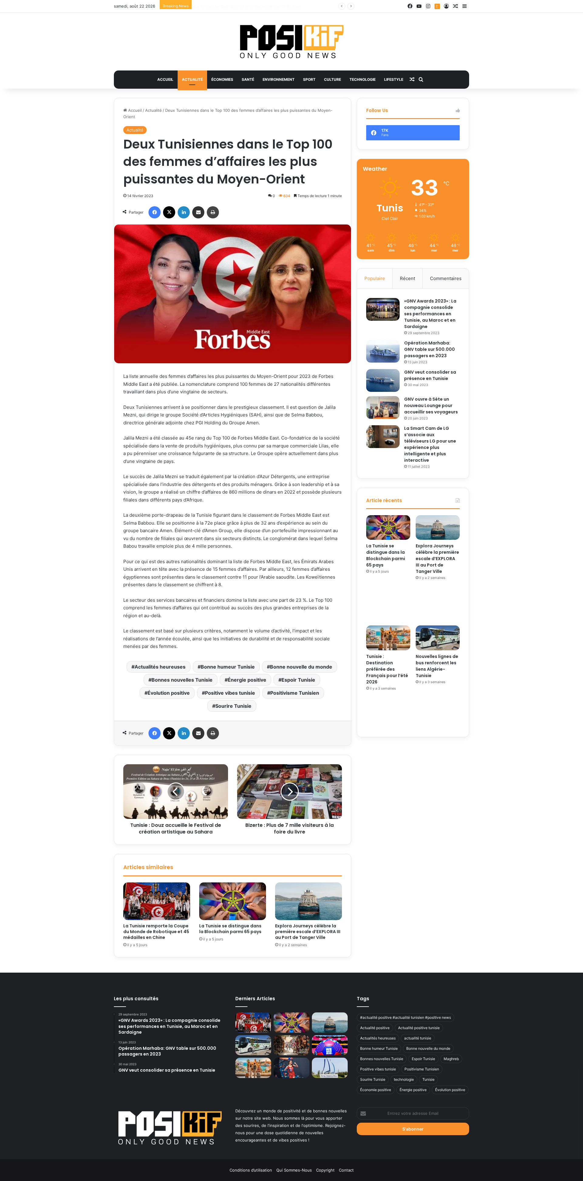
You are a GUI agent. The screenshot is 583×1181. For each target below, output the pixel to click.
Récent (407, 278)
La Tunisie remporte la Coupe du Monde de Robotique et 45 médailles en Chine (156, 931)
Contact (346, 1170)
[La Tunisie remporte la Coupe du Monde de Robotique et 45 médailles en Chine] (156, 901)
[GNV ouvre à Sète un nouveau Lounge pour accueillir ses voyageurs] (383, 407)
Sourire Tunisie (233, 706)
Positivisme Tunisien (294, 693)
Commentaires (446, 278)
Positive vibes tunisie (230, 693)
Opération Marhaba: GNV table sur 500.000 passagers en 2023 (429, 349)
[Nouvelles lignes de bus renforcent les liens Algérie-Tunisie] (438, 637)
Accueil (165, 79)
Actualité (192, 79)
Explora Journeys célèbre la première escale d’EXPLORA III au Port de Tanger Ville (272, 6)
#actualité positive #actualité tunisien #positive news (405, 1017)
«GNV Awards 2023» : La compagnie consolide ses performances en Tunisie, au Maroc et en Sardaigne (430, 314)
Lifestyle (393, 79)
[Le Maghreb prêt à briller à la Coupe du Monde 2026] (330, 1045)
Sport (309, 79)
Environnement (279, 79)
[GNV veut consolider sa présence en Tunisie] (383, 380)
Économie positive (375, 1089)
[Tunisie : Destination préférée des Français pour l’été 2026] (388, 637)
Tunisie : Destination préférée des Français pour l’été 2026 (387, 669)
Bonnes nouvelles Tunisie (182, 680)
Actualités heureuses (160, 667)
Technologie (362, 79)
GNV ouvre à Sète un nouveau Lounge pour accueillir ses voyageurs (431, 405)
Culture (332, 79)
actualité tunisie (417, 1038)
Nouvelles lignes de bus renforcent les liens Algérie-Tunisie (437, 666)
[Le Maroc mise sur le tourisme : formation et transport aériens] (291, 1045)
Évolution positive (169, 693)
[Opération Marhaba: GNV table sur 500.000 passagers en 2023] (383, 351)
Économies (222, 79)
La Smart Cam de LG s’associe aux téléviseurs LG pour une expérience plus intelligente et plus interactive (430, 444)
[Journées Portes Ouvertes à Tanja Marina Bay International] (330, 1068)
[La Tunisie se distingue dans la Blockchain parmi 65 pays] (232, 901)
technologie (404, 1079)
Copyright (325, 1170)
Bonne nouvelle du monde (301, 667)
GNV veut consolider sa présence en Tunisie (430, 375)
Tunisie (428, 1079)
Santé (248, 79)
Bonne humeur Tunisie (228, 667)
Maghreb (451, 1058)
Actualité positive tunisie (419, 1027)
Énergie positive (247, 680)
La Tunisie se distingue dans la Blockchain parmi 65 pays (230, 929)
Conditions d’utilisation (251, 1170)
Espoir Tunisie (298, 680)
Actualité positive (375, 1027)
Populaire (374, 278)
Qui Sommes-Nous (294, 1170)
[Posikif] (291, 41)
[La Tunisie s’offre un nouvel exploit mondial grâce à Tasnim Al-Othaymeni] (291, 1068)
